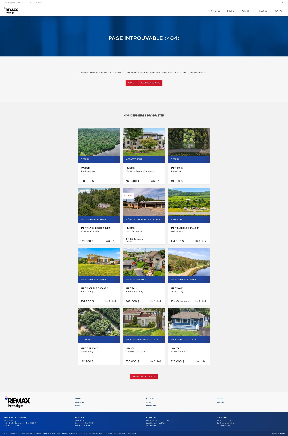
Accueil (132, 83)
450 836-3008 (226, 425)
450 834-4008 (84, 425)
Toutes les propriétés (144, 377)
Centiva (281, 433)
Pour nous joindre (150, 83)
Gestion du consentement (126, 433)
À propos (150, 398)
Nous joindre (38, 2)
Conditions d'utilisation (107, 433)
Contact (279, 11)
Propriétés (214, 11)
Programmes (151, 406)
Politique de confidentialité (88, 433)
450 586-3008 (155, 425)
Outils (148, 402)
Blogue (263, 11)
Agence (246, 11)
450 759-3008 (13, 425)
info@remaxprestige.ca (17, 2)
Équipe (230, 11)
